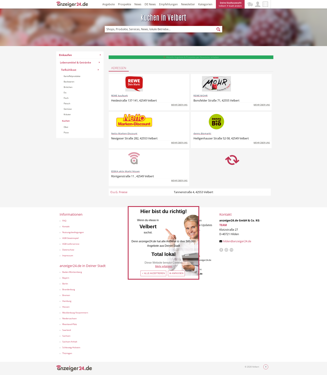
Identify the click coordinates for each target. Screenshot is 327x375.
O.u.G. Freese (118, 192)
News (137, 4)
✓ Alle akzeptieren (153, 273)
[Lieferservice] (250, 4)
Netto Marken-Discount (124, 133)
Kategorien (205, 4)
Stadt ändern (235, 5)
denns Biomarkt (202, 133)
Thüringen (67, 353)
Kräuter (67, 114)
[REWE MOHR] (216, 83)
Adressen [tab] (118, 68)
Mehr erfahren (163, 266)
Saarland (66, 330)
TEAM (223, 225)
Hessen (65, 306)
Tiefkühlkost (68, 69)
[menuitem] (80, 94)
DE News (150, 4)
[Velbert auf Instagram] (226, 250)
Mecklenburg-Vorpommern (75, 312)
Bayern (65, 277)
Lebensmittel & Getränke (75, 62)
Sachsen (66, 335)
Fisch (66, 98)
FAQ (64, 220)
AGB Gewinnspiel (70, 238)
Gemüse (68, 108)
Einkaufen (65, 55)
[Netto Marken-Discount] (134, 121)
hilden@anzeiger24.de (237, 241)
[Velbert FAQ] (231, 250)
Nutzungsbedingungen (73, 232)
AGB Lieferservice (70, 243)
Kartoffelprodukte (72, 76)
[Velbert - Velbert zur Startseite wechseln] (72, 4)
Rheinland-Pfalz (69, 324)
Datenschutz (68, 249)
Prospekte (124, 4)
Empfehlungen (168, 4)
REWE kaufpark (119, 95)
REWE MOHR (200, 95)
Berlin (65, 283)
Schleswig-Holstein (71, 347)
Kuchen (66, 120)
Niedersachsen (69, 318)
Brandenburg (68, 289)
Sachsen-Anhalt (69, 341)
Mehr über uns (179, 104)
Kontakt (65, 226)
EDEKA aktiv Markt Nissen (125, 171)
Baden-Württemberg (72, 272)
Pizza (66, 132)
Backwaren (69, 81)
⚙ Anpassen (176, 273)
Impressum (67, 255)
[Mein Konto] (257, 4)
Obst (66, 127)
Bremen (66, 295)
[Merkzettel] (265, 4)
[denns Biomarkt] (216, 121)
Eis (65, 92)
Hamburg (66, 301)
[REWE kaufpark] (134, 83)
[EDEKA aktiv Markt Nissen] (134, 159)
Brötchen (68, 87)
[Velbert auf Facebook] (221, 250)
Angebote (108, 4)
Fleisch (67, 103)
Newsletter (188, 4)
